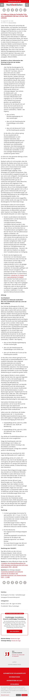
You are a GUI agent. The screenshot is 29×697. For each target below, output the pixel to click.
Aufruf (14, 662)
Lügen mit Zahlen (16, 603)
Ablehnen (18, 695)
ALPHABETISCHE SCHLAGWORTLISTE (14, 673)
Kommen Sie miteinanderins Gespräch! (18, 655)
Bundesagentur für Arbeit (8, 595)
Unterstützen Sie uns (14, 1)
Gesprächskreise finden (14, 664)
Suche (27, 5)
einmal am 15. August (17, 275)
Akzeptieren (24, 695)
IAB (10, 603)
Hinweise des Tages (15, 638)
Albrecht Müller (12, 22)
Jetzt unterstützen (14, 631)
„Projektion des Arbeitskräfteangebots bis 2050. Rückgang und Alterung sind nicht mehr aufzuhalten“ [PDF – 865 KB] (14, 565)
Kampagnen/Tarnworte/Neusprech (10, 597)
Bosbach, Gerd (5, 603)
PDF (8, 10)
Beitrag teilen (4, 10)
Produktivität (4, 606)
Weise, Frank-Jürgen (14, 606)
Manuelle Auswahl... (5, 695)
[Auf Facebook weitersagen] (12, 11)
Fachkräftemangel (20, 595)
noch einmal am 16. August (15, 277)
